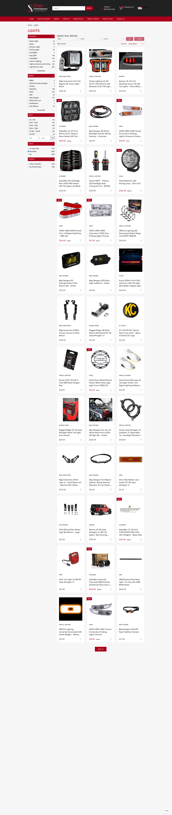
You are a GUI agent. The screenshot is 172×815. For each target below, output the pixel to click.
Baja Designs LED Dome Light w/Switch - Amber (99, 282)
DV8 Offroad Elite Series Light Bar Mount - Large (69, 531)
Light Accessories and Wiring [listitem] (40, 64)
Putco (121, 276)
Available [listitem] (33, 151)
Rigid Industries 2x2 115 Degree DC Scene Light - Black (70, 84)
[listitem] (40, 120)
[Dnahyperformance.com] (37, 8)
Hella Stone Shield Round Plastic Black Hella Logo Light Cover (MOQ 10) (100, 383)
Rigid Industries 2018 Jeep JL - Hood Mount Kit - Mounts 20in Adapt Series (70, 483)
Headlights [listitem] (33, 58)
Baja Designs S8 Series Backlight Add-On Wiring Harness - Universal (100, 134)
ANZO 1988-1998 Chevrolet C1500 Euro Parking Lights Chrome (99, 233)
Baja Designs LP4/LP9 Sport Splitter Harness (129, 630)
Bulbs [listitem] (32, 44)
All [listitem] (30, 154)
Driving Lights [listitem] (34, 50)
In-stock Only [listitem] (34, 148)
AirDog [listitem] (32, 86)
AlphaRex (62, 126)
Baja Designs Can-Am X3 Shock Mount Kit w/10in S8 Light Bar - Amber (100, 433)
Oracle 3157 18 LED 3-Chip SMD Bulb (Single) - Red (70, 383)
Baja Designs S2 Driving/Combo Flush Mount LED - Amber (68, 283)
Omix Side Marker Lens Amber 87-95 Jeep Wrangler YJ (129, 482)
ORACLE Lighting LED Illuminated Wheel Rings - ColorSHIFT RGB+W (130, 233)
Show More (41, 71)
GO (53, 138)
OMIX (120, 475)
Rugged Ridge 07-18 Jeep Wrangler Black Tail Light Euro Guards (70, 433)
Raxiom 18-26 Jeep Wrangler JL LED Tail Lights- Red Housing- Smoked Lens (98, 533)
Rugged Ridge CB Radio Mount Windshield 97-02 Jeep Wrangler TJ (100, 333)
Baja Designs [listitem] (34, 98)
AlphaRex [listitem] (33, 89)
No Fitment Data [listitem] (35, 167)
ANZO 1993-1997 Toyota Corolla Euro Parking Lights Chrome (100, 632)
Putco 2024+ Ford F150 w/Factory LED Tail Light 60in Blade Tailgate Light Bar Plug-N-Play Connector (130, 285)
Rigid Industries (65, 76)
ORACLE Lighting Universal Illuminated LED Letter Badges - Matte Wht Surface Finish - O (70, 633)
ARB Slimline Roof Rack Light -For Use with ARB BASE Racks (129, 582)
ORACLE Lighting (95, 76)
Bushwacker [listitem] (34, 103)
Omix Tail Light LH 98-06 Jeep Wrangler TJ (70, 581)
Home (30, 25)
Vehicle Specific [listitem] (35, 164)
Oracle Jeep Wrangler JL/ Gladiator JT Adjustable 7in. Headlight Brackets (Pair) (130, 434)
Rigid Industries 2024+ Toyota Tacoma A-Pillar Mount (69, 333)
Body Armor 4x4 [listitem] (35, 100)
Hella (121, 176)
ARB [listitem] (31, 95)
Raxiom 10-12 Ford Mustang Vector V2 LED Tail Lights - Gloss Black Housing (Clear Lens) (129, 85)
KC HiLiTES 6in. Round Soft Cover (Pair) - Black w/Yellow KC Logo (129, 333)
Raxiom (121, 76)
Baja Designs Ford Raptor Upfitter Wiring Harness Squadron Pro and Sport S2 (100, 483)
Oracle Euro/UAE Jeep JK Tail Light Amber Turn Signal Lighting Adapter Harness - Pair (130, 384)
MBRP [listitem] (32, 80)
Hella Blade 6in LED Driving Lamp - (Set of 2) (130, 182)
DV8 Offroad (63, 525)
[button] (143, 8)
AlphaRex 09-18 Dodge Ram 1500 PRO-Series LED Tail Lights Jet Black (69, 183)
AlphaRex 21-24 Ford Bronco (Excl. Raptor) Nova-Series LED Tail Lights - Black (68, 135)
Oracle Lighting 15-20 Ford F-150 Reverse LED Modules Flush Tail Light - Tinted (100, 85)
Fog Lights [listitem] (33, 55)
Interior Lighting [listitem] (35, 61)
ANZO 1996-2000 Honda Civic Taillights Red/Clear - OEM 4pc (70, 233)
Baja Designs (93, 126)
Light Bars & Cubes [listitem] (36, 67)
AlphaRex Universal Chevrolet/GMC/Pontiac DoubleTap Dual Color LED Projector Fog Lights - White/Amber (100, 584)
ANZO (121, 126)
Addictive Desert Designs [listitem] (38, 83)
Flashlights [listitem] (33, 53)
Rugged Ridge (94, 326)
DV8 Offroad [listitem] (34, 106)
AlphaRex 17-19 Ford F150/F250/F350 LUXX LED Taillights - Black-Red (130, 532)
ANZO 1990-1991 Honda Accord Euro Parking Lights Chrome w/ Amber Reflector (130, 135)
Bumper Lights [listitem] (35, 47)
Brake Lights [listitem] (34, 41)
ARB (120, 575)
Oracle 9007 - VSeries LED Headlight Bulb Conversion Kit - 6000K (99, 183)
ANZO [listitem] (31, 92)
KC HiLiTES (122, 326)
